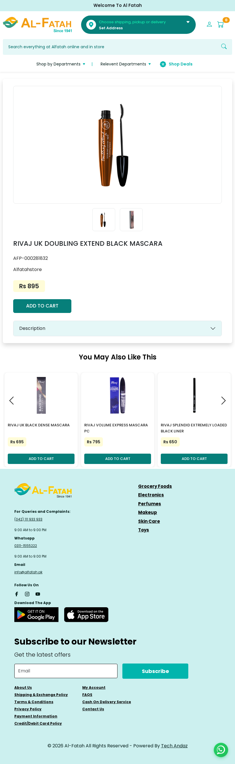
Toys (143, 530)
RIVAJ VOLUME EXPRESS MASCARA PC (116, 428)
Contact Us (93, 709)
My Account (93, 687)
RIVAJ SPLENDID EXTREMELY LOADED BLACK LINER (194, 428)
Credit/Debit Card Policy (38, 723)
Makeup (147, 512)
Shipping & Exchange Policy (41, 694)
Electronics (151, 495)
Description (32, 328)
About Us (23, 687)
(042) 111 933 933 (28, 519)
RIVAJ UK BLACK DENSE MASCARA (39, 425)
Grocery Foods (155, 486)
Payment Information (35, 716)
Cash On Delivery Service (106, 701)
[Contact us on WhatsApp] (221, 750)
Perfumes (149, 504)
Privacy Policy (28, 709)
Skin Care (149, 521)
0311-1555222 (25, 545)
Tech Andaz (174, 745)
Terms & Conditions (33, 701)
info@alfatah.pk (28, 572)
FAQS (87, 694)
